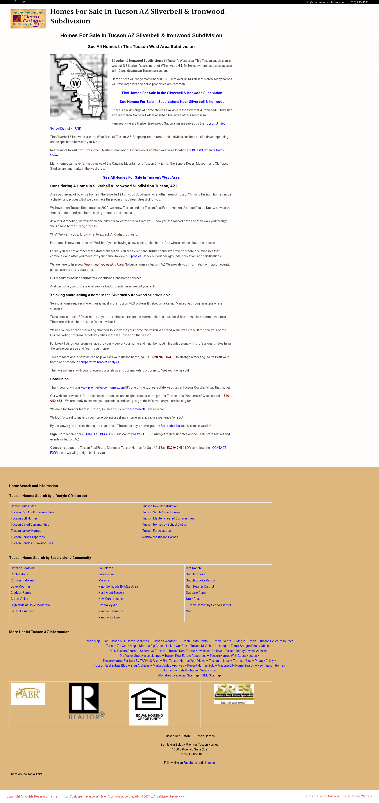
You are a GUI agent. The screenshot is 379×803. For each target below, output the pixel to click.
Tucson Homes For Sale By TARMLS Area (131, 660)
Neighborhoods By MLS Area (118, 586)
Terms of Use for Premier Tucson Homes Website (338, 796)
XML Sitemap (211, 675)
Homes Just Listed (23, 506)
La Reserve (106, 574)
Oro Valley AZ (107, 605)
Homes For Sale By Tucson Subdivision (189, 670)
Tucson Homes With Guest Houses (233, 655)
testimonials (136, 409)
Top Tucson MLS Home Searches (126, 641)
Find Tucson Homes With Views (184, 660)
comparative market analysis (99, 362)
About (183, 19)
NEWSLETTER (143, 434)
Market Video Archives (168, 665)
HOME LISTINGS (96, 434)
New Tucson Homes (271, 665)
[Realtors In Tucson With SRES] (234, 694)
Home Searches (211, 19)
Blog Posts (243, 19)
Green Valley (19, 598)
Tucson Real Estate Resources (185, 655)
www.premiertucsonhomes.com (102, 387)
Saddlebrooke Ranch (200, 580)
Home (167, 19)
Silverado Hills (170, 426)
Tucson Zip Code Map (121, 646)
